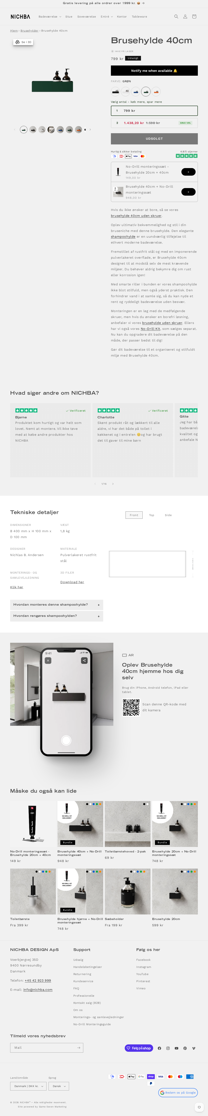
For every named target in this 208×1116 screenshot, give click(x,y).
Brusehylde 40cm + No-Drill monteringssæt (149, 189)
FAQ (76, 988)
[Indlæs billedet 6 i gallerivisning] (69, 129)
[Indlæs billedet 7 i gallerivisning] (78, 129)
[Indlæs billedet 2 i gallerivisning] (32, 129)
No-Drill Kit (150, 329)
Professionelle (83, 995)
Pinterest (143, 981)
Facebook (143, 959)
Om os (78, 1010)
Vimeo (140, 988)
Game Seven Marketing (53, 1106)
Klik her (16, 587)
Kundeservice (83, 981)
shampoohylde (123, 236)
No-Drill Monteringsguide (92, 1024)
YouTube (142, 974)
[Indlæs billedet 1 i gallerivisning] (23, 129)
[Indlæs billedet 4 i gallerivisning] (51, 129)
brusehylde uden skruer (162, 323)
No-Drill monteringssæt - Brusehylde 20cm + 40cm (147, 169)
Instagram (143, 967)
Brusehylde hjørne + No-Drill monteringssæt (80, 921)
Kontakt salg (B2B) (87, 1002)
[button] (49, 16)
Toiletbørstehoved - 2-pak (125, 852)
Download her (72, 582)
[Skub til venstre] (14, 129)
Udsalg (78, 959)
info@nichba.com (38, 990)
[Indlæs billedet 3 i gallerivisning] (42, 129)
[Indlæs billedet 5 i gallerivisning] (60, 129)
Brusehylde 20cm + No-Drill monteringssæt (174, 854)
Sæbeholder (114, 919)
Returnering (82, 974)
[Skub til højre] (90, 129)
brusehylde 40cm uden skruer (136, 216)
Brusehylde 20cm (166, 919)
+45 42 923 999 (38, 980)
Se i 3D (25, 42)
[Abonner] (78, 1048)
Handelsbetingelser (87, 967)
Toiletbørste (20, 919)
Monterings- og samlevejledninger (98, 1017)
